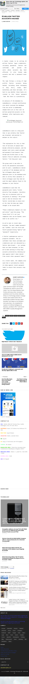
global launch (9, 639)
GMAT (9, 632)
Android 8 (4, 630)
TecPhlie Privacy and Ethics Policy (9, 650)
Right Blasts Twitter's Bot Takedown (12, 341)
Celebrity (8, 10)
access (3, 637)
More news (3, 607)
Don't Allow (16, 8)
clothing (22, 637)
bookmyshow (16, 637)
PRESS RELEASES (5, 649)
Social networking (21, 315)
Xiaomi (16, 635)
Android (21, 628)
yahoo (10, 641)
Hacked (12, 10)
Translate (12, 568)
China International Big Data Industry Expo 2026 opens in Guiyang (18, 576)
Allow (25, 8)
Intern (23, 632)
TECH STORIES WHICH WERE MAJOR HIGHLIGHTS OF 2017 (11, 355)
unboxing (21, 639)
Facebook (4, 632)
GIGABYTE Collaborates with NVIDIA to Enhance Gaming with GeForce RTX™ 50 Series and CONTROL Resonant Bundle (18, 583)
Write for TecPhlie (5, 654)
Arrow (9, 630)
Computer (19, 630)
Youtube (22, 635)
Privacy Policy (4, 656)
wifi (25, 639)
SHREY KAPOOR (18, 277)
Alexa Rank (9, 628)
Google (14, 632)
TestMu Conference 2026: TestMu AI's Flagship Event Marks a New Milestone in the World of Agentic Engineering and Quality (18, 601)
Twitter (10, 11)
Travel (11, 635)
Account (3, 628)
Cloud (14, 630)
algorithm (9, 637)
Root (7, 635)
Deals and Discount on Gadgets (8, 652)
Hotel (19, 632)
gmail (15, 639)
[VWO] (6, 8)
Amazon (15, 628)
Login (3, 635)
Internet (18, 10)
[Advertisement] (14, 475)
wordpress (4, 641)
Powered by (2, 8)
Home (3, 10)
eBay (3, 639)
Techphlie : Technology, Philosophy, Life (13, 671)
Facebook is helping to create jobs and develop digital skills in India (12, 370)
